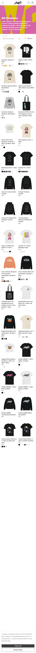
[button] (19, 38)
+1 (28, 171)
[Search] (29, 3)
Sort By (5, 36)
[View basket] (32, 3)
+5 (12, 171)
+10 (29, 63)
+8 (12, 65)
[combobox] (11, 38)
